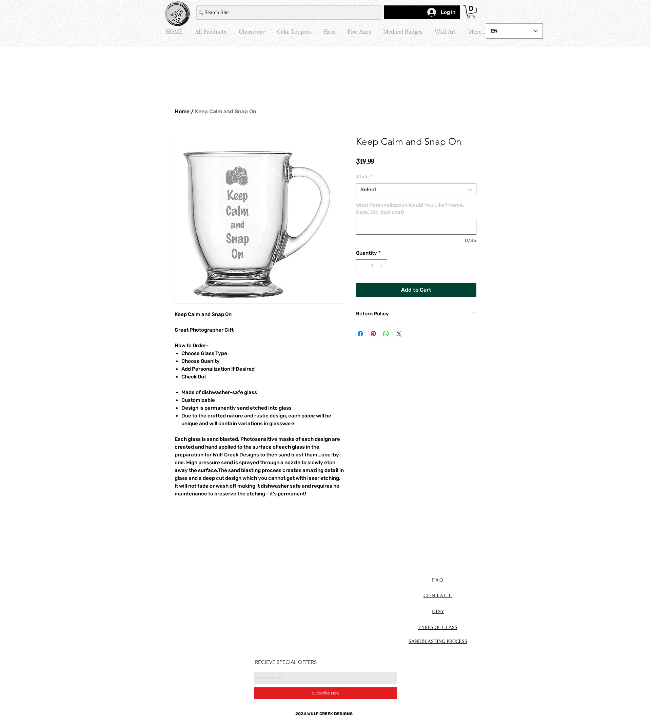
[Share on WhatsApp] (386, 334)
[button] (471, 12)
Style (364, 177)
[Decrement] (361, 266)
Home (182, 111)
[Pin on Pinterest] (373, 334)
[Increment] (382, 266)
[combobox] (416, 189)
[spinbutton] (371, 266)
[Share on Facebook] (360, 334)
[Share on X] (399, 334)
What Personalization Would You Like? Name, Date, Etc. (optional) (410, 208)
